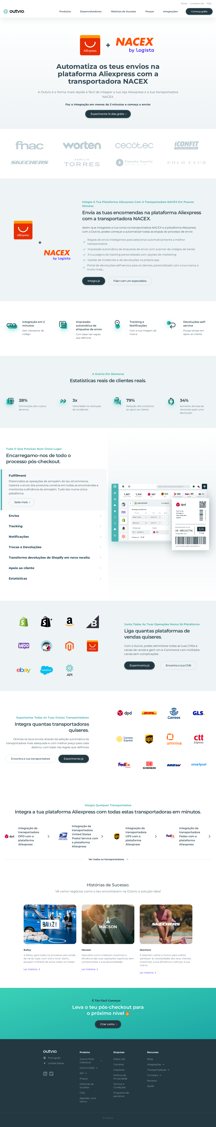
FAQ (209, 3)
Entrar (184, 3)
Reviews (152, 1080)
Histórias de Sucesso (123, 11)
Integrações (170, 11)
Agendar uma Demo (88, 1100)
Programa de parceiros (121, 1094)
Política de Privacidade (120, 1077)
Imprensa (119, 1069)
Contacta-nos (197, 3)
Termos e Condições (119, 1085)
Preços (149, 11)
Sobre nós (119, 1059)
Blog (150, 1059)
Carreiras (118, 1064)
